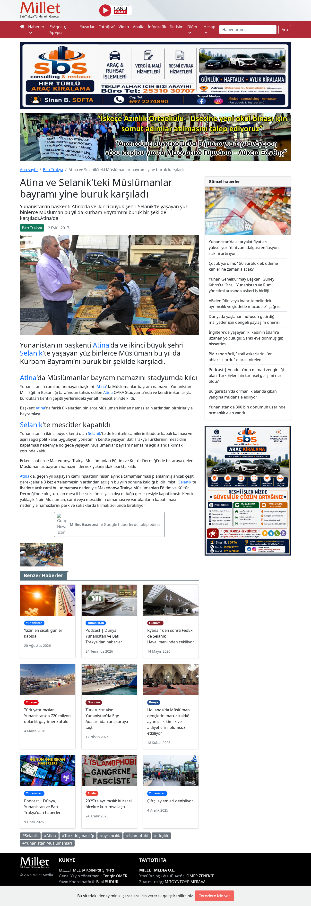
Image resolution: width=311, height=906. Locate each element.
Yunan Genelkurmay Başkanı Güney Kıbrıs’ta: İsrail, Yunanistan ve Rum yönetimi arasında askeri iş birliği (241, 284)
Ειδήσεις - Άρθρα (59, 29)
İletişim (176, 26)
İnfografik (157, 26)
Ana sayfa (29, 169)
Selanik (31, 352)
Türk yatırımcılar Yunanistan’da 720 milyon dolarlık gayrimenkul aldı (47, 715)
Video (124, 26)
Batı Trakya (53, 169)
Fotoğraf (107, 26)
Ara (285, 29)
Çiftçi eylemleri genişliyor (170, 801)
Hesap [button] (209, 26)
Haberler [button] (36, 26)
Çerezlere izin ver (214, 895)
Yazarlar (87, 26)
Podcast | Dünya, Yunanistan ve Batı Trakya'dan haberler (104, 636)
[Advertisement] (248, 593)
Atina (101, 344)
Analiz (138, 26)
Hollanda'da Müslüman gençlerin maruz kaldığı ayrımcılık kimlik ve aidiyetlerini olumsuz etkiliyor (168, 721)
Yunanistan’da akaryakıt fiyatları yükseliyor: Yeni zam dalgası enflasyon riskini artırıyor (244, 247)
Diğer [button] (192, 26)
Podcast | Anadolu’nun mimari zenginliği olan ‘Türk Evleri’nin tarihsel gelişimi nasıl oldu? (246, 375)
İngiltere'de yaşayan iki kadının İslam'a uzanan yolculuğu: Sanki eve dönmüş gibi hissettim (247, 338)
